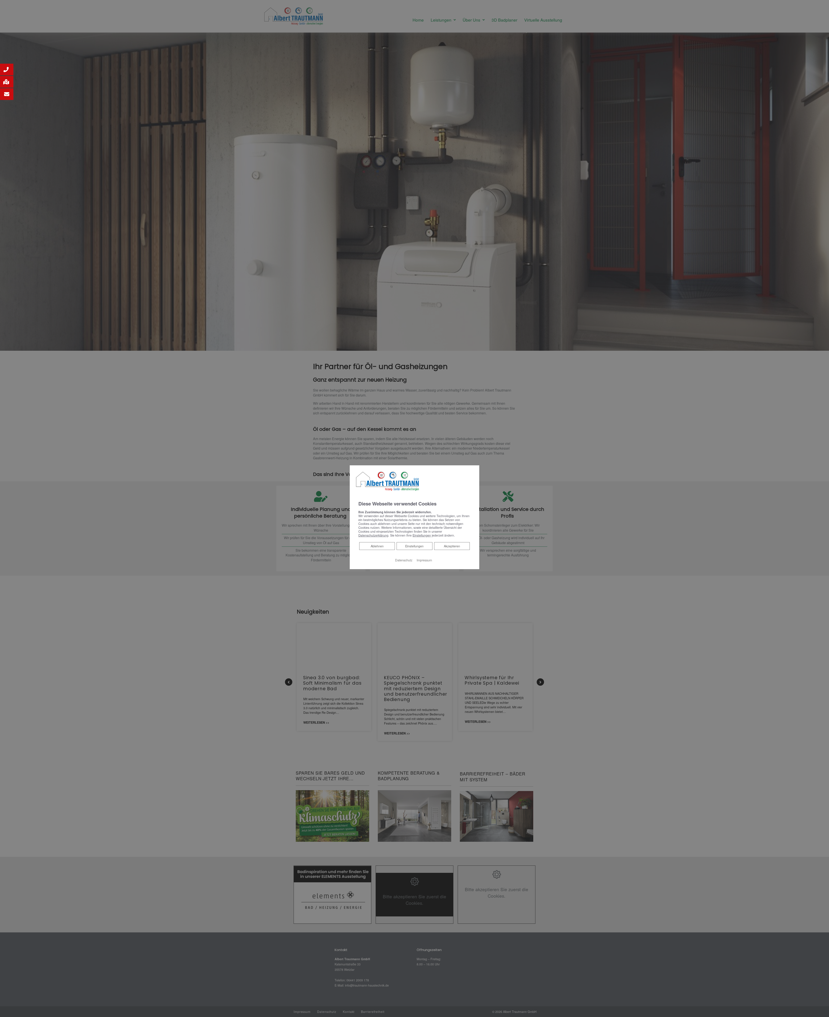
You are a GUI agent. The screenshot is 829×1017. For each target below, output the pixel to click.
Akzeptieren (452, 546)
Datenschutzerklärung (373, 535)
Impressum (424, 560)
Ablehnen (377, 546)
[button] (6, 69)
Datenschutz (403, 560)
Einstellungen (414, 546)
